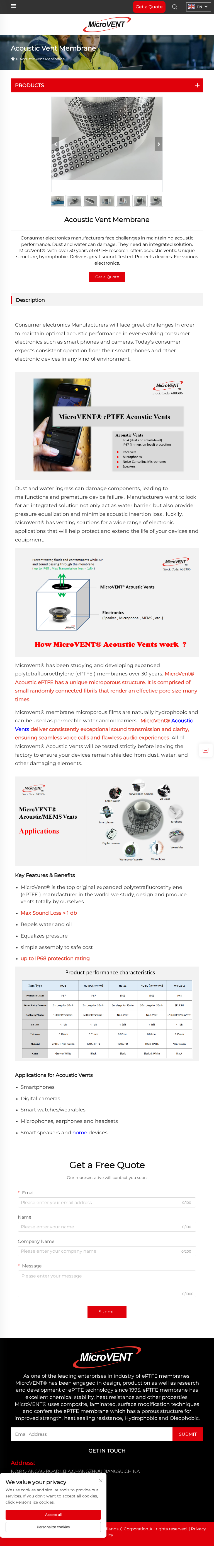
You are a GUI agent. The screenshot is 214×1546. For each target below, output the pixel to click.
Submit (107, 1311)
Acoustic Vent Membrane (42, 59)
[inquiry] (206, 750)
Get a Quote (107, 276)
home (79, 1133)
